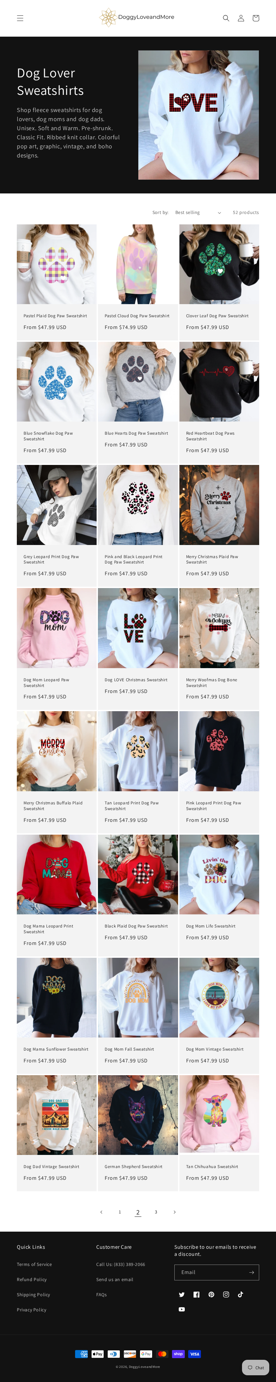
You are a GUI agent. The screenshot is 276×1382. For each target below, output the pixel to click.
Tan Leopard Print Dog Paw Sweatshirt (132, 805)
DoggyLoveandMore (144, 1367)
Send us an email (115, 1279)
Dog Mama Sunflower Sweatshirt (56, 1049)
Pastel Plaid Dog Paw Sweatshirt (55, 316)
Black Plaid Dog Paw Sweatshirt (136, 926)
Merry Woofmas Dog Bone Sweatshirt (211, 682)
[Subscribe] (251, 1272)
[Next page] (174, 1212)
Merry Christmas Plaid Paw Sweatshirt (212, 559)
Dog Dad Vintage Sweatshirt (51, 1166)
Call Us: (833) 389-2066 (120, 1264)
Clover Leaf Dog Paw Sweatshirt (217, 316)
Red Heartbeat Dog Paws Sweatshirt (210, 436)
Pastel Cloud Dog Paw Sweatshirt (137, 316)
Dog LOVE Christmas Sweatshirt (136, 680)
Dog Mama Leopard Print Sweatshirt (48, 929)
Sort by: (160, 212)
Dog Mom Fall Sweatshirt (129, 1049)
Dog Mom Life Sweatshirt (211, 926)
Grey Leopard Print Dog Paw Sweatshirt (51, 559)
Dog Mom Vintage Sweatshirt (215, 1049)
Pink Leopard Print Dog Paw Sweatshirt (213, 805)
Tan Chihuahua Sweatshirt (212, 1166)
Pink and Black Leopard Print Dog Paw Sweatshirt (134, 559)
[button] (20, 18)
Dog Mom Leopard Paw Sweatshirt (46, 682)
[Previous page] (101, 1212)
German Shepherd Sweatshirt (134, 1166)
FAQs (101, 1295)
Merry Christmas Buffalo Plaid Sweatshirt (53, 805)
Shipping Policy (33, 1295)
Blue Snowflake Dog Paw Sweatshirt (48, 436)
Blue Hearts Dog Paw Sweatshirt (136, 433)
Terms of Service (34, 1264)
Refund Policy (32, 1279)
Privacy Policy (31, 1310)
